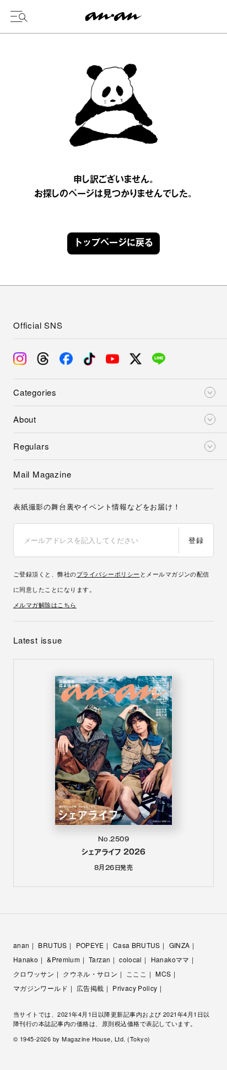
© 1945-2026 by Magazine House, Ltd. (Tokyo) (81, 1038)
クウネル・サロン (90, 973)
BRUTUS (52, 945)
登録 (195, 540)
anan (21, 945)
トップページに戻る (113, 243)
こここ (136, 973)
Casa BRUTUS (136, 945)
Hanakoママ (170, 959)
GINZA (179, 945)
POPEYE (90, 945)
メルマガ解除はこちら (45, 604)
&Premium (63, 959)
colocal (130, 959)
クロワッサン (33, 973)
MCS (163, 973)
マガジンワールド (40, 988)
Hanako (25, 959)
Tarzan (99, 959)
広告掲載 (90, 988)
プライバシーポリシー (108, 573)
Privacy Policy (134, 988)
